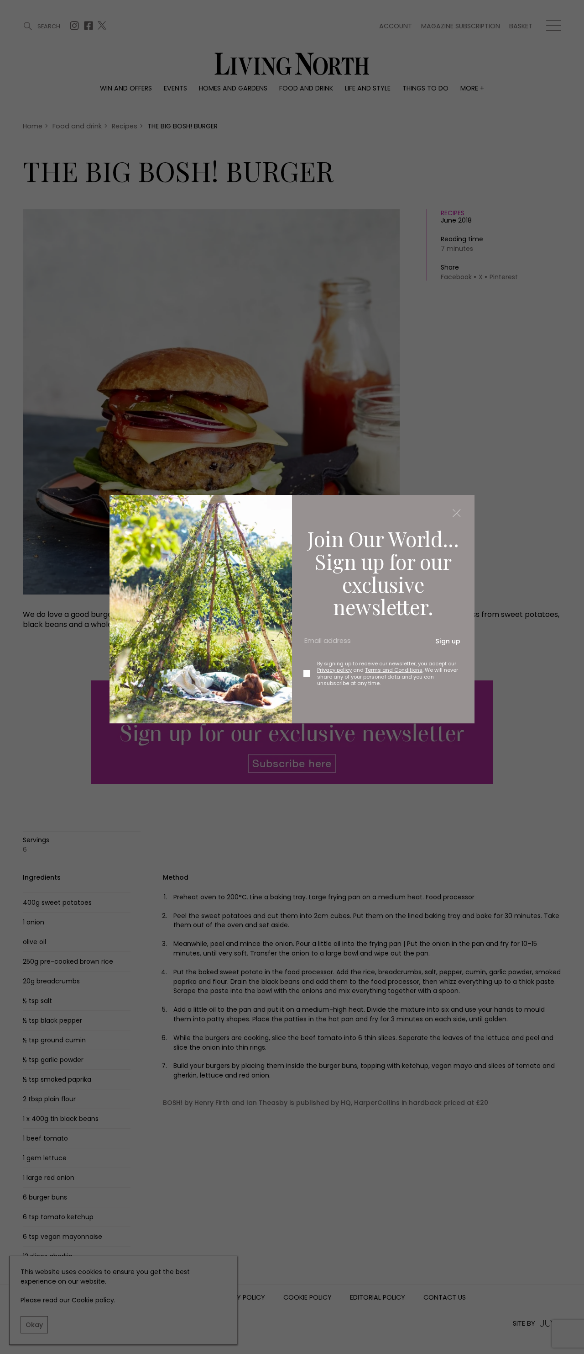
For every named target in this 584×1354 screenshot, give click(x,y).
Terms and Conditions (393, 670)
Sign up (447, 641)
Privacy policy (334, 670)
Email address (324, 644)
